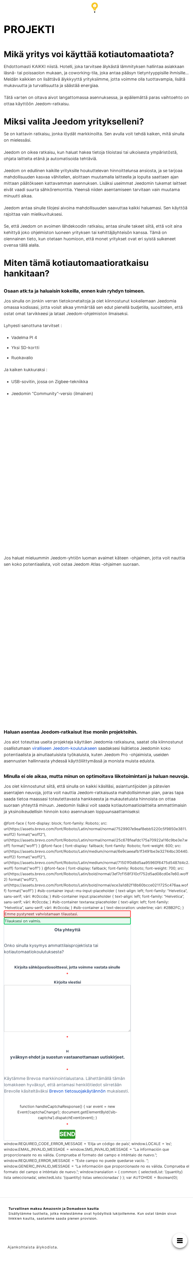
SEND (67, 1134)
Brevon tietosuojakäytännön (77, 1091)
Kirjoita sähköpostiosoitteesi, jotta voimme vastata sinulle (67, 967)
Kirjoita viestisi (67, 982)
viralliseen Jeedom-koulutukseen (64, 748)
